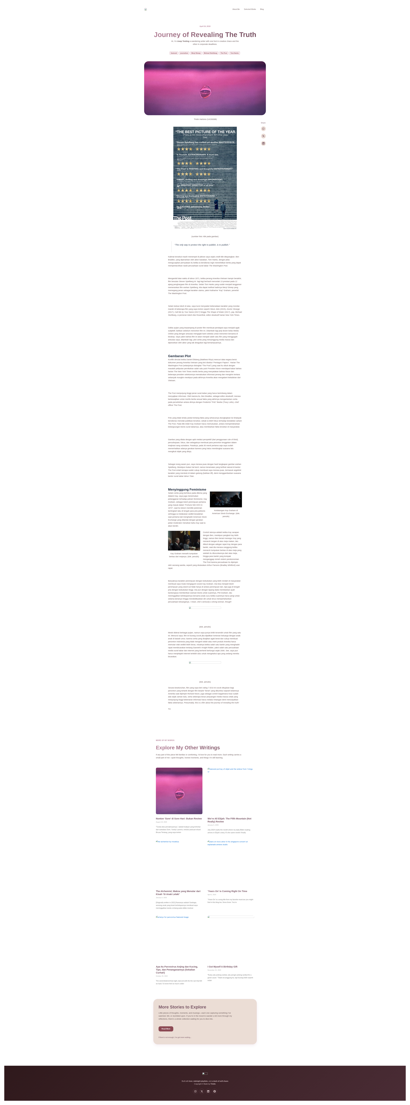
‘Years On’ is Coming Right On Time (227, 891)
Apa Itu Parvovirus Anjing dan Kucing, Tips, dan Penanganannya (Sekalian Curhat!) (177, 969)
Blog (262, 9)
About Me (236, 9)
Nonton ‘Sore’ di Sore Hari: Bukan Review (179, 818)
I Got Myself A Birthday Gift (222, 966)
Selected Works (250, 9)
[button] (263, 128)
